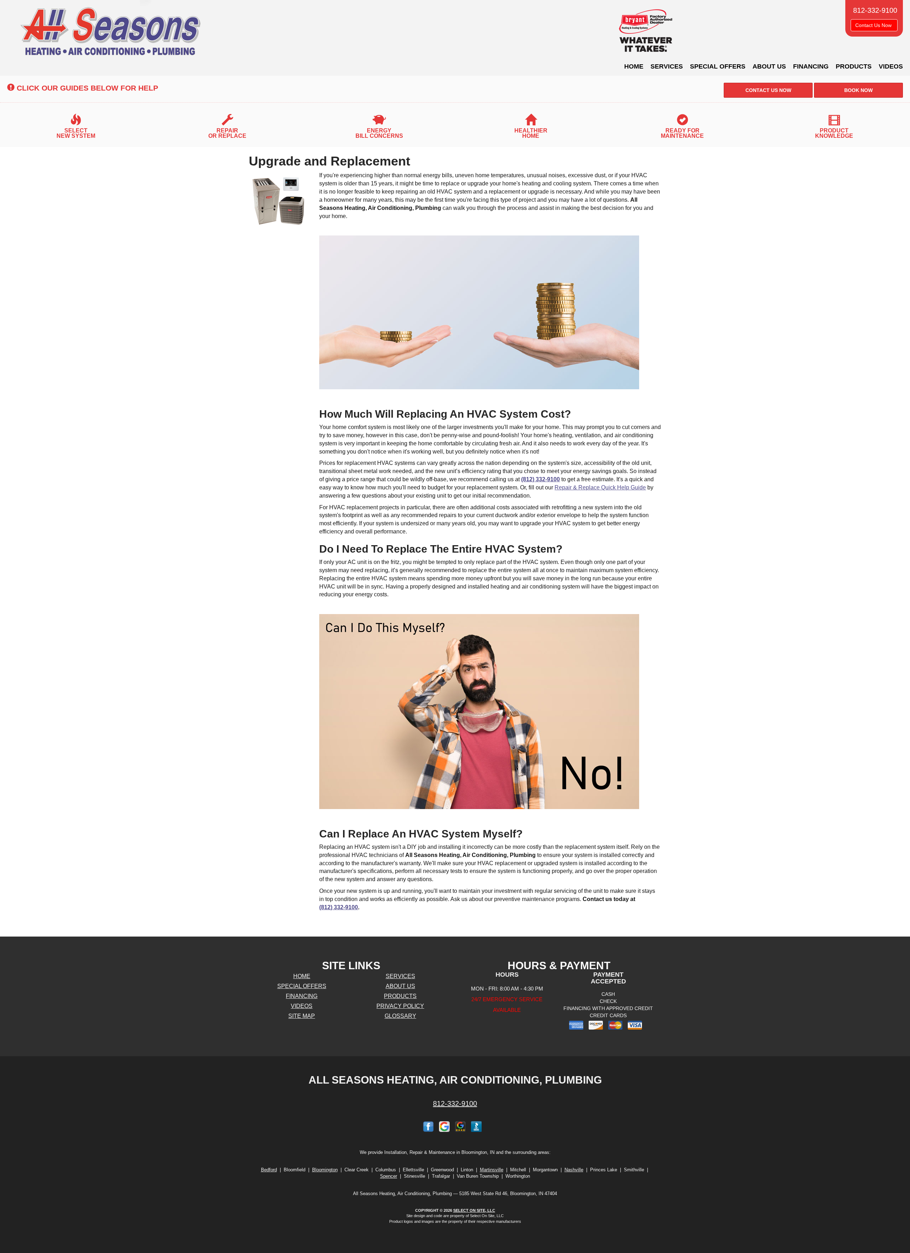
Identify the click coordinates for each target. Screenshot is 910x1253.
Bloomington (325, 1169)
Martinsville (491, 1169)
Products (854, 66)
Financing (811, 66)
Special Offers (717, 66)
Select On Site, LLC (474, 1210)
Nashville (573, 1169)
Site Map (301, 1016)
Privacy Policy (400, 1006)
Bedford (269, 1169)
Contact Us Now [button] (874, 25)
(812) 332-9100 (540, 479)
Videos (891, 66)
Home (633, 66)
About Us (769, 66)
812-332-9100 (455, 1103)
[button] (768, 90)
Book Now (858, 90)
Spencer (388, 1176)
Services (667, 66)
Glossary (400, 1016)
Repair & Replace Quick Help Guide (600, 487)
